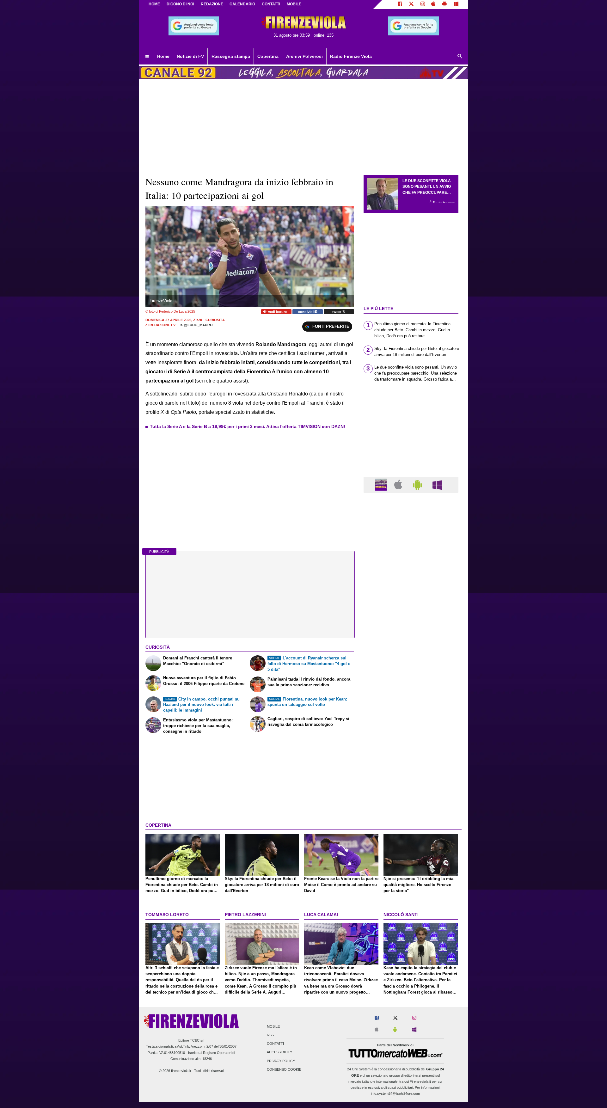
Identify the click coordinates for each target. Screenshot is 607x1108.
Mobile (273, 1026)
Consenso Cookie (284, 1069)
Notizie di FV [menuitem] (190, 56)
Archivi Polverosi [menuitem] (304, 56)
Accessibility (279, 1052)
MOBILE (294, 4)
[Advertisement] (411, 742)
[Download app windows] (456, 4)
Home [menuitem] (163, 56)
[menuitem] (147, 56)
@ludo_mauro (198, 325)
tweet (337, 312)
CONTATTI (271, 4)
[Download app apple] (434, 4)
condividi (306, 312)
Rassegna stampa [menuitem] (231, 56)
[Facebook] (400, 4)
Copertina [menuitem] (268, 56)
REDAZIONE (212, 4)
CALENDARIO (242, 4)
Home (154, 4)
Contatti (275, 1044)
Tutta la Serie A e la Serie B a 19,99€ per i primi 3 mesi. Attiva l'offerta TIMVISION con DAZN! (247, 426)
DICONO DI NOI (180, 4)
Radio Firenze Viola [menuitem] (351, 56)
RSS (270, 1035)
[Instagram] (423, 4)
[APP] (382, 484)
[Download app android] (444, 4)
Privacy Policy (281, 1061)
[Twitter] (411, 4)
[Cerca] (460, 56)
